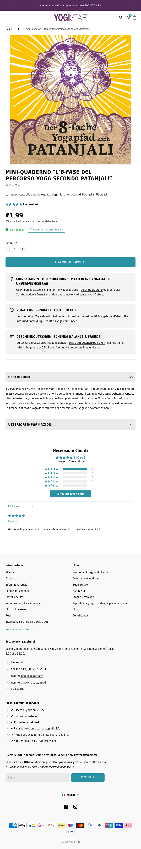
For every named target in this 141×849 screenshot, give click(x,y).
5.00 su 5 (79, 457)
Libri (19, 28)
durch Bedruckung (92, 289)
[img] (16, 516)
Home (9, 28)
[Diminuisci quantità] (8, 249)
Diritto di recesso (16, 609)
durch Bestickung (39, 294)
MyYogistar (79, 590)
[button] (14, 204)
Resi (8, 615)
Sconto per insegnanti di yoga (91, 572)
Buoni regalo (80, 584)
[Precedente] (9, 5)
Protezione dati (15, 597)
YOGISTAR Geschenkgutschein (87, 342)
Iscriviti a (88, 777)
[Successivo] (131, 5)
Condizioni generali (17, 590)
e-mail (19, 662)
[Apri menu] (8, 17)
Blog (75, 609)
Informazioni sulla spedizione (23, 603)
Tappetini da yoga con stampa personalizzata (100, 603)
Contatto (11, 578)
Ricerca (10, 572)
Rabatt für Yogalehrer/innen (60, 321)
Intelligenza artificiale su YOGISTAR (27, 621)
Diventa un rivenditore (86, 578)
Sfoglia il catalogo (83, 597)
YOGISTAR (74, 841)
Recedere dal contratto (19, 629)
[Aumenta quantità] (22, 249)
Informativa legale (16, 584)
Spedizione (21, 221)
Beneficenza (80, 615)
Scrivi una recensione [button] (70, 494)
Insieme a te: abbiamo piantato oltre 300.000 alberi (70, 5)
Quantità (11, 242)
